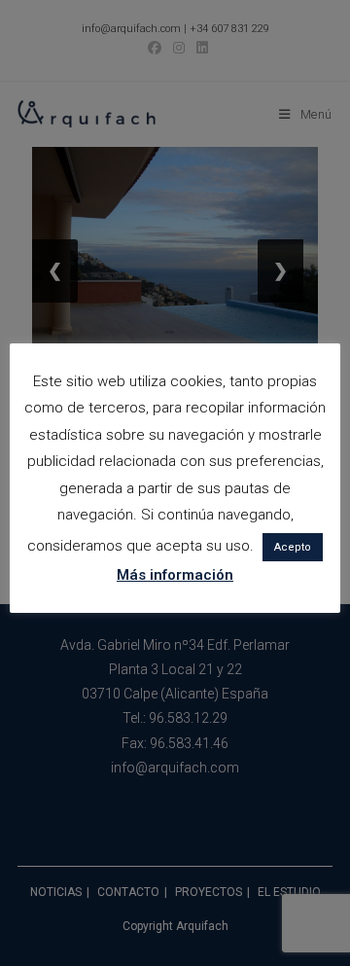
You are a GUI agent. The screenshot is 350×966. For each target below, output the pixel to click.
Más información (175, 575)
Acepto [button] (292, 547)
